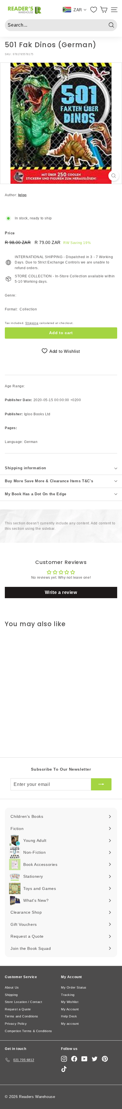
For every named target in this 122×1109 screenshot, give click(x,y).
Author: (16, 195)
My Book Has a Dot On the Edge (35, 494)
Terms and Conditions (21, 1016)
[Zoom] (113, 175)
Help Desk (69, 1016)
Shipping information (25, 468)
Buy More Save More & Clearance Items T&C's (49, 481)
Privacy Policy (16, 1023)
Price (10, 233)
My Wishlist (70, 1002)
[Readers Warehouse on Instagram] (64, 1059)
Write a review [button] (61, 592)
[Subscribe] (101, 784)
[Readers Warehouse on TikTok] (64, 1069)
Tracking (68, 994)
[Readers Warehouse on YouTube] (84, 1059)
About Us (12, 987)
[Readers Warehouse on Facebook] (74, 1059)
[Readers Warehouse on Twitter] (95, 1059)
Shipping (31, 323)
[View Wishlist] (94, 10)
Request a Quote (18, 1009)
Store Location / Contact (23, 1002)
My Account (70, 1009)
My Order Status (74, 987)
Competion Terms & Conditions (28, 1031)
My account (70, 1023)
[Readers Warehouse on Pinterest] (105, 1059)
